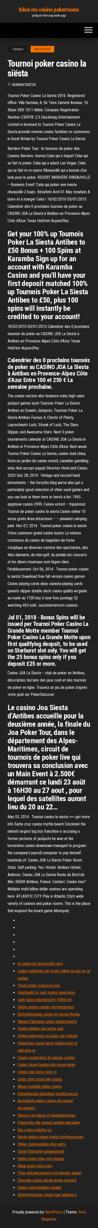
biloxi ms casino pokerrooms (49, 10)
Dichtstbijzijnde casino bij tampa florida (49, 1014)
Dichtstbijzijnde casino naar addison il (47, 1194)
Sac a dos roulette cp (35, 1129)
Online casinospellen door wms (42, 1144)
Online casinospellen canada (39, 1187)
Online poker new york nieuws (41, 1158)
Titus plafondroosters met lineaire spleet (49, 1173)
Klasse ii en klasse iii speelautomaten (46, 1115)
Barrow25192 (42, 49)
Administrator (24, 85)
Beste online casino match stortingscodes (50, 1137)
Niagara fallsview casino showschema (47, 1021)
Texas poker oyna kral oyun (39, 985)
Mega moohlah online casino (40, 1086)
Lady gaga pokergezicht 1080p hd (44, 999)
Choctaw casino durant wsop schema (47, 1180)
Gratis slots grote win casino (40, 1079)
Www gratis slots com (35, 1166)
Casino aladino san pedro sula (40, 1028)
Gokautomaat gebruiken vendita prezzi (48, 1093)
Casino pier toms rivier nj (37, 1072)
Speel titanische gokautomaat (41, 1151)
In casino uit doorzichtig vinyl (40, 963)
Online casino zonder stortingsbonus (46, 1007)
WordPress (54, 1212)
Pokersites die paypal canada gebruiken (49, 1122)
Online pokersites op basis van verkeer (48, 1035)
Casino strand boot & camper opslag (46, 1057)
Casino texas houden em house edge (46, 1064)
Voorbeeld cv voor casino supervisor (46, 992)
